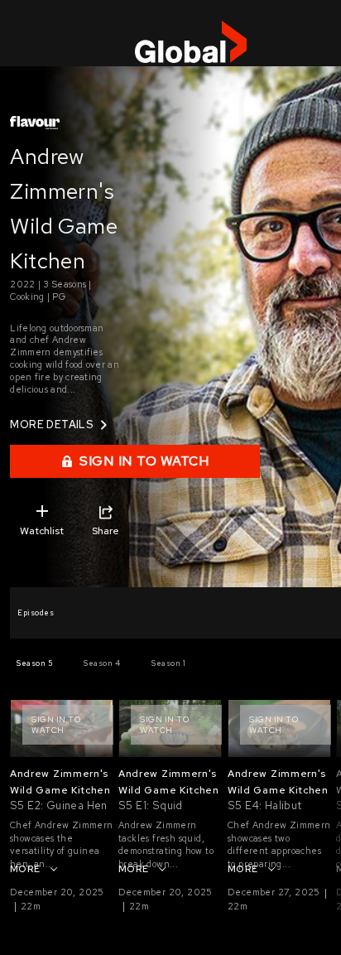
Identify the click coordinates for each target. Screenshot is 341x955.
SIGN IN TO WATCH (144, 461)
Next (318, 728)
